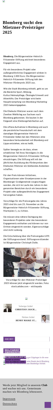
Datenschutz (10, 403)
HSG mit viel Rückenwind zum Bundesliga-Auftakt (22, 355)
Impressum (9, 398)
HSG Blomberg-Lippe (15, 362)
